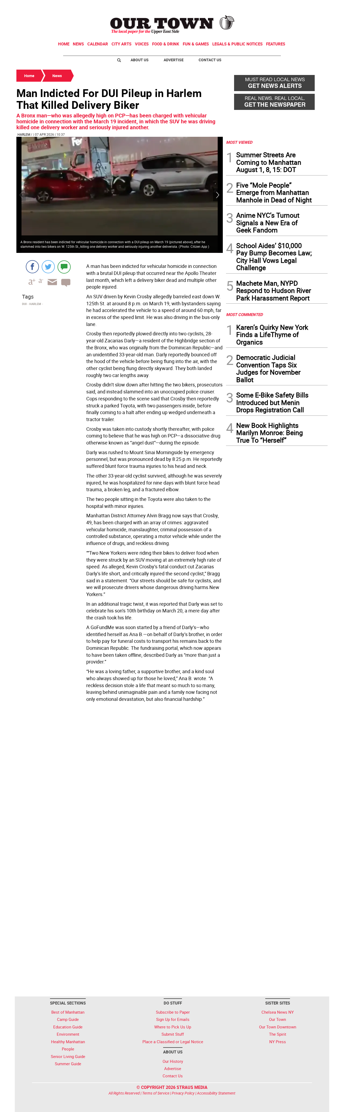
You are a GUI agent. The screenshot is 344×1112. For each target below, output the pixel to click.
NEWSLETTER (284, 6)
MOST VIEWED (239, 142)
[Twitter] (48, 266)
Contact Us (210, 59)
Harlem (23, 134)
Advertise (174, 59)
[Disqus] (119, 778)
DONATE (315, 6)
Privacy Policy (183, 1093)
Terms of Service (155, 1093)
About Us (140, 59)
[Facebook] (32, 266)
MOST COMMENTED (244, 314)
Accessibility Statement (216, 1093)
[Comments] (64, 266)
